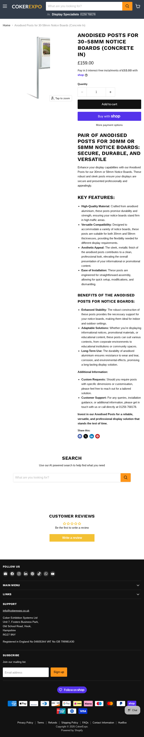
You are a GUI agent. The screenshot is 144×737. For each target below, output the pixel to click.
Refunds (52, 722)
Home (6, 25)
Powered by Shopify (72, 730)
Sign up (59, 672)
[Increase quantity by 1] (110, 92)
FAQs (85, 722)
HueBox (122, 722)
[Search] (127, 6)
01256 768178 (87, 14)
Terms (40, 722)
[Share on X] (85, 436)
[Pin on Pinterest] (97, 436)
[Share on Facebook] (80, 436)
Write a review (72, 537)
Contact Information (103, 722)
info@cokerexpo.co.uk (16, 610)
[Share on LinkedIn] (91, 436)
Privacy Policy (25, 722)
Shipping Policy (69, 722)
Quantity (82, 84)
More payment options (109, 124)
